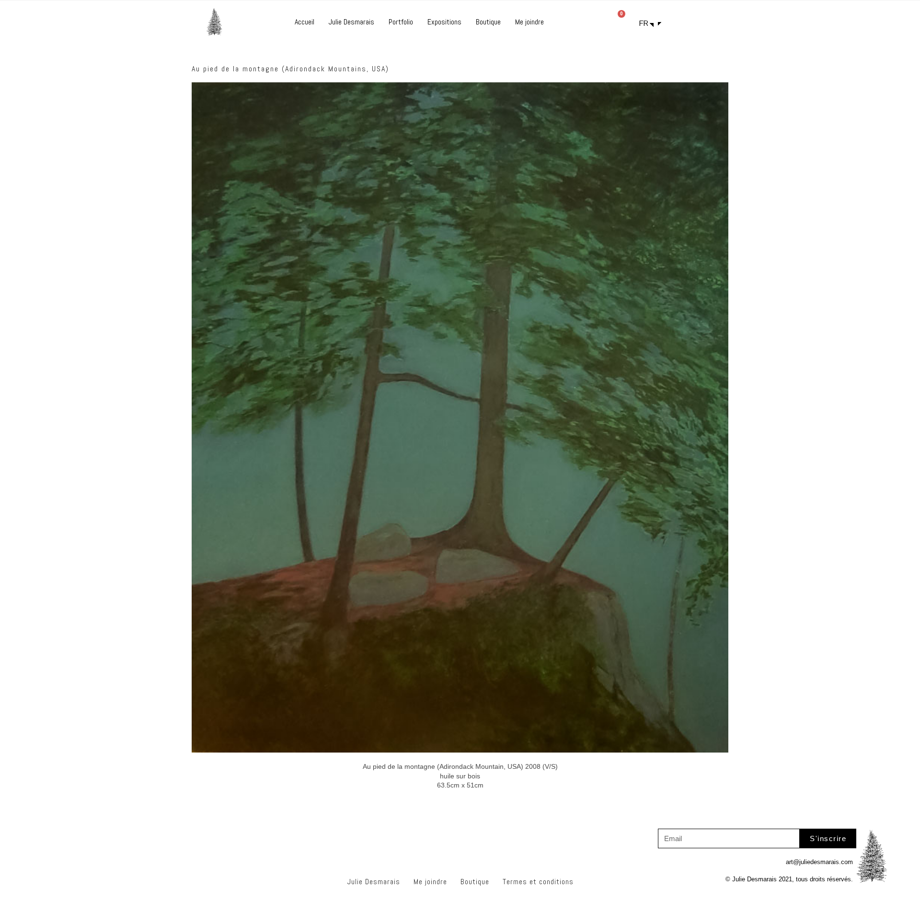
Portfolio (401, 22)
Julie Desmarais (351, 22)
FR (643, 23)
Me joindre (529, 22)
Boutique (488, 22)
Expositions (444, 22)
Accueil (304, 22)
